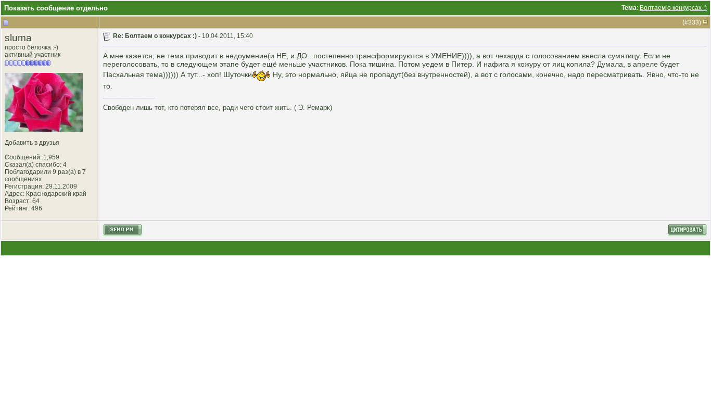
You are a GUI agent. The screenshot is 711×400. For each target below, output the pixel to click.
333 (693, 22)
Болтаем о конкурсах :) (673, 7)
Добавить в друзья (32, 142)
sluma (18, 37)
